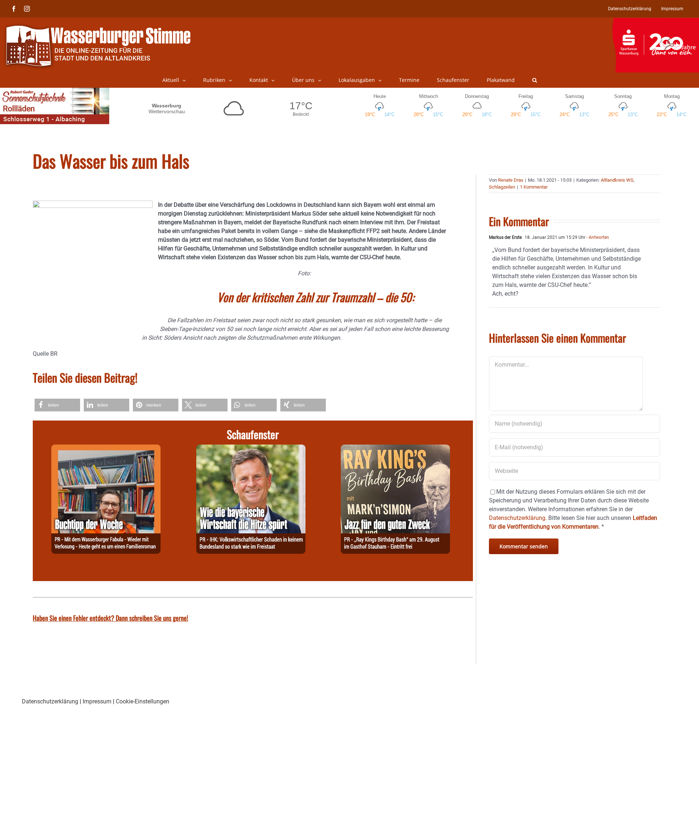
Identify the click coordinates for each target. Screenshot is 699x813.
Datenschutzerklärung (50, 701)
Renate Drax (510, 180)
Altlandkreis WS (617, 180)
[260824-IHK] (250, 448)
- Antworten (597, 237)
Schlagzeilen (502, 187)
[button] (535, 80)
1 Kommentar (534, 187)
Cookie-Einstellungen (142, 701)
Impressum (97, 701)
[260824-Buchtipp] (106, 448)
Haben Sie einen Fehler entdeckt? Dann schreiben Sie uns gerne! (110, 618)
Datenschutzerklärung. (518, 517)
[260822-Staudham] (395, 448)
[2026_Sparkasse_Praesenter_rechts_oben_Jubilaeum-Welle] (655, 21)
